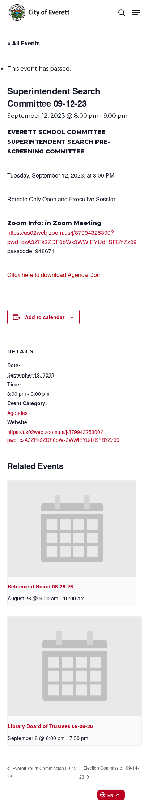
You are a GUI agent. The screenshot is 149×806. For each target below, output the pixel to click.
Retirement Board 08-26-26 (40, 586)
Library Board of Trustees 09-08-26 (50, 726)
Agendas (17, 412)
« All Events (23, 43)
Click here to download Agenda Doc (53, 274)
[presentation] (72, 529)
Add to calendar (44, 317)
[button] (136, 12)
